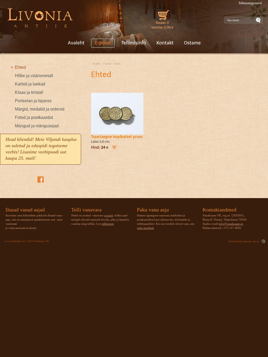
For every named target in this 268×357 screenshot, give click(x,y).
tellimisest (108, 223)
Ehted (20, 67)
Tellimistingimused (250, 3)
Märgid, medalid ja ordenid (39, 109)
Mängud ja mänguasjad (37, 126)
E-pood (103, 43)
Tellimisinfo (133, 43)
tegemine (247, 241)
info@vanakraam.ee (231, 223)
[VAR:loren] (40, 18)
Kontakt (165, 43)
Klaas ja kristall (29, 92)
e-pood (108, 215)
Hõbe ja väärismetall (34, 75)
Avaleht (76, 43)
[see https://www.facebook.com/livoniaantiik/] (40, 179)
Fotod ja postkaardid (34, 117)
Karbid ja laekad (30, 84)
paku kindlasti (145, 227)
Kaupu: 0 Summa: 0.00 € (162, 25)
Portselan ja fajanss (33, 101)
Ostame (192, 43)
